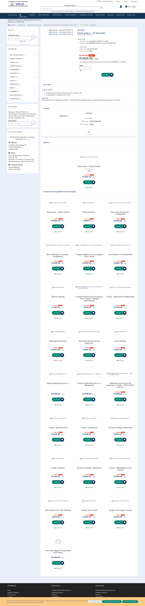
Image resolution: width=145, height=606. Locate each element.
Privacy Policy (11, 594)
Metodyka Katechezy (58, 341)
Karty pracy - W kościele (88, 25)
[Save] (34, 123)
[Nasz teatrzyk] (120, 332)
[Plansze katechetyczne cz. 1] (58, 374)
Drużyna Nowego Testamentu (89, 468)
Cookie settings (95, 601)
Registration (134, 1)
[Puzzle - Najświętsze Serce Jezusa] (120, 458)
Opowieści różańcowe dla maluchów (89, 342)
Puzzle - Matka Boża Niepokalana (120, 297)
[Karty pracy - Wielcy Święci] (89, 157)
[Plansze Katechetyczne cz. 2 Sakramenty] (89, 374)
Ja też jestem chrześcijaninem (120, 254)
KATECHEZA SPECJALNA (34, 25)
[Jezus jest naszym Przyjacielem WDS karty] (58, 541)
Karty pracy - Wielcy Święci (89, 166)
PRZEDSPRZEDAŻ (89, 11)
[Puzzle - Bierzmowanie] (58, 418)
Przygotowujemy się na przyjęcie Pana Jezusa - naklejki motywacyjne (89, 299)
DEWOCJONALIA (70, 15)
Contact (9, 597)
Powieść (66, 11)
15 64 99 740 (29, 159)
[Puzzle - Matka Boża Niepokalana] (120, 287)
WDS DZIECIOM (43, 15)
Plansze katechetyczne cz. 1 (58, 383)
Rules (9, 590)
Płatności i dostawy (13, 592)
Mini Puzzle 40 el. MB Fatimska (58, 510)
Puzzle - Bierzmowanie (58, 428)
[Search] (101, 7)
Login (126, 1)
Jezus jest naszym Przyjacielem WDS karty (58, 552)
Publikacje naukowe (57, 592)
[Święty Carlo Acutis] (89, 501)
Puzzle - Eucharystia (89, 428)
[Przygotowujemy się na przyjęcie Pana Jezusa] (89, 245)
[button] (119, 1)
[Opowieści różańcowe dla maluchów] (89, 332)
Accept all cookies (130, 601)
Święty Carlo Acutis (89, 510)
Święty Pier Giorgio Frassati (120, 510)
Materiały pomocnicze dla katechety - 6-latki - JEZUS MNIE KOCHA (120, 385)
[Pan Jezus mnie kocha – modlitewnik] (120, 203)
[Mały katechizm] (89, 203)
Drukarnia (54, 594)
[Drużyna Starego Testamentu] (120, 418)
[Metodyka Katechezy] (58, 332)
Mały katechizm (89, 212)
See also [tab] (89, 134)
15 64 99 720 (30, 161)
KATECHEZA (57, 15)
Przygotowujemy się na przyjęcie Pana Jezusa (89, 255)
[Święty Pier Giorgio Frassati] (120, 501)
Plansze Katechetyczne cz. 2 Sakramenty (89, 384)
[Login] (120, 6)
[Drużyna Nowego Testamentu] (89, 458)
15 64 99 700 (12, 157)
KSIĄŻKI (32, 15)
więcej (41, 602)
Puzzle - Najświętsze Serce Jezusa (120, 469)
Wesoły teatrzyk (58, 297)
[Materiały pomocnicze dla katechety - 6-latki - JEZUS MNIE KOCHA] (120, 374)
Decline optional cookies (112, 601)
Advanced (54, 11)
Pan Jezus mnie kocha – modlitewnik (120, 213)
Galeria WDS (55, 597)
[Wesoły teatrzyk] (58, 287)
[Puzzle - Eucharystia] (89, 418)
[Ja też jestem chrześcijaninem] (120, 245)
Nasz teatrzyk (120, 341)
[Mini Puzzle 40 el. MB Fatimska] (58, 501)
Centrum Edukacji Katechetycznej (61, 590)
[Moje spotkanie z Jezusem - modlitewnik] (58, 245)
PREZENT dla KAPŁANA (76, 11)
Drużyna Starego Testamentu (120, 428)
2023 (90, 51)
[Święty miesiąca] (58, 458)
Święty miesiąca (58, 468)
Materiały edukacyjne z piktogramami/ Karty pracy (61, 25)
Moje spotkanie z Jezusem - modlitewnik (58, 255)
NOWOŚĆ (60, 11)
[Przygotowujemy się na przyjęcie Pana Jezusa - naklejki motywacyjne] (89, 287)
